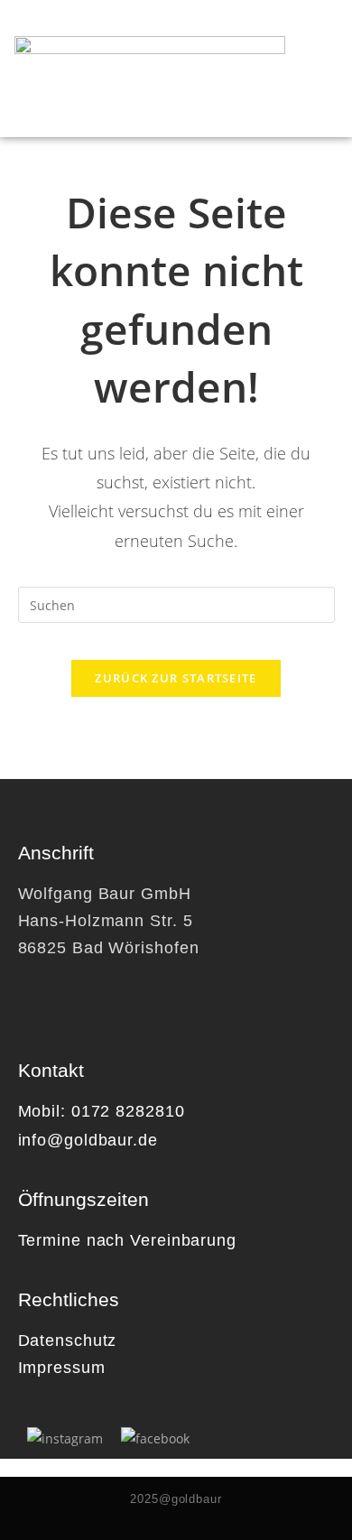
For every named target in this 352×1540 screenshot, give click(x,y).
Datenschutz (67, 1340)
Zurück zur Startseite (175, 678)
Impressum (62, 1368)
